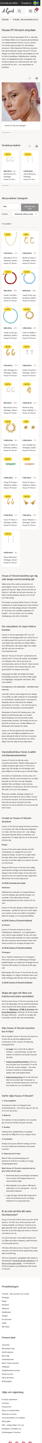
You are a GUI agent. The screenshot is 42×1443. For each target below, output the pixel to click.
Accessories (7, 1319)
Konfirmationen (7, 1352)
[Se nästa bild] (36, 78)
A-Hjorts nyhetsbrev (9, 1399)
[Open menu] (30, 11)
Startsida (5, 19)
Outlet (4, 1323)
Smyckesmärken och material (13, 1418)
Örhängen (5, 1297)
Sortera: (5, 214)
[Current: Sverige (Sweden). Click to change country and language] (36, 3)
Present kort (6, 1407)
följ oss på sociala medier (12, 1263)
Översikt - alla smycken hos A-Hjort (15, 1294)
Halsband (5, 1308)
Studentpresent (8, 1359)
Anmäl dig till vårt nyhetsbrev (24, 1261)
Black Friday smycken (10, 1363)
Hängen (5, 1316)
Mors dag (5, 1356)
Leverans (5, 1403)
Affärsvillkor (6, 1421)
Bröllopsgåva (7, 1381)
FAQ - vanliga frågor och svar (13, 1425)
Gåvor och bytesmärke (10, 1410)
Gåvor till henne (8, 1378)
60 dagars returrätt (27, 3)
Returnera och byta (9, 1414)
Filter (5, 206)
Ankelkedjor (6, 1312)
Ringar (4, 1301)
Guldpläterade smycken (11, 1370)
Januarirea (6, 1345)
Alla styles (6, 1327)
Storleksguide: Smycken (11, 1432)
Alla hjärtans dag (8, 1348)
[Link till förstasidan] (8, 11)
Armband (5, 1305)
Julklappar (6, 1367)
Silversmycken (7, 1374)
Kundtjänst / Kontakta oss (11, 1429)
